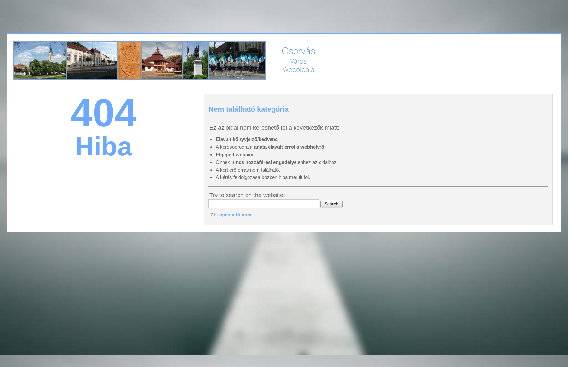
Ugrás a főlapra (234, 214)
